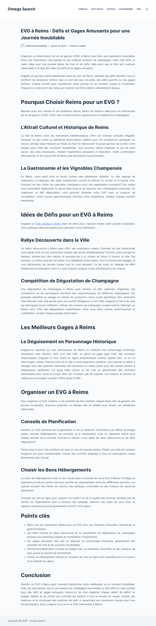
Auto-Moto (97, 9)
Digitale (111, 9)
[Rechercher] (147, 9)
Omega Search (21, 9)
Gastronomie (126, 9)
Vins (138, 9)
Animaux (82, 9)
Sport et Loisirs (77, 46)
